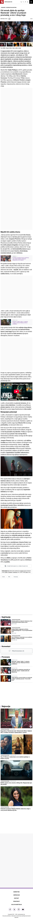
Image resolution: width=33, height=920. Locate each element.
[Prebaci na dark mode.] (21, 1)
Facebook (10, 572)
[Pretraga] (23, 1)
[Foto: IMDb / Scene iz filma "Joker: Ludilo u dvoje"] (3, 44)
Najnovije (6, 706)
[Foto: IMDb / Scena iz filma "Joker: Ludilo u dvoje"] (23, 44)
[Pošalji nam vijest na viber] (18, 909)
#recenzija (16, 576)
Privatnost (16, 901)
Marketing (16, 892)
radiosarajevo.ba (21, 914)
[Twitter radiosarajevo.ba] (14, 909)
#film (9, 576)
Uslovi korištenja (16, 904)
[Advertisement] (16, 159)
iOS (25, 570)
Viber (27, 572)
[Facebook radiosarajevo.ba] (10, 909)
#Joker (3, 576)
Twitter (6, 572)
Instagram (15, 572)
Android (22, 570)
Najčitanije (6, 617)
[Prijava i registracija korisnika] (25, 1)
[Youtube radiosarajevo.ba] (22, 909)
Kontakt (16, 898)
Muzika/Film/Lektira (11, 7)
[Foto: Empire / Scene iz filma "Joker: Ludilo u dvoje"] (10, 44)
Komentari (6, 646)
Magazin (3, 7)
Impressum (16, 895)
